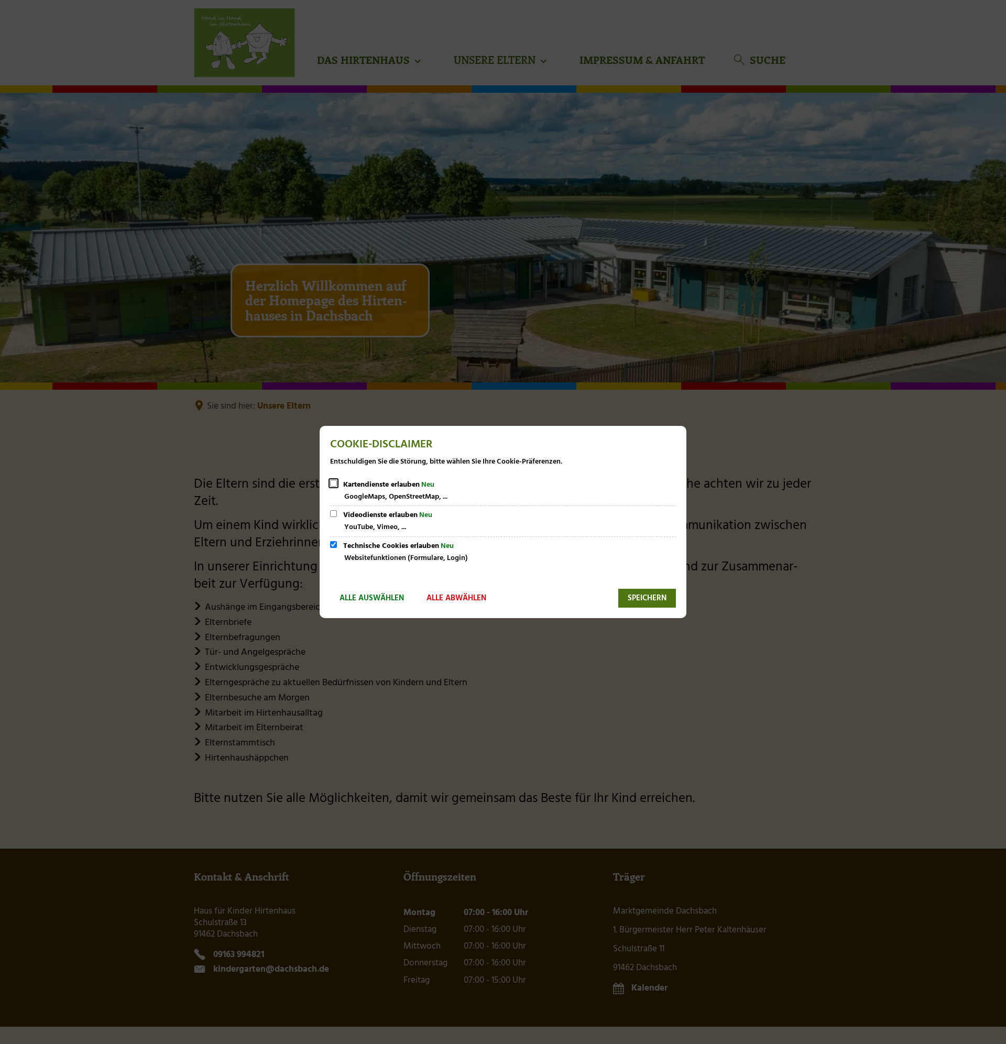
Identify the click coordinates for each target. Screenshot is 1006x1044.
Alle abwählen (456, 598)
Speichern (647, 598)
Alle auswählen (372, 598)
